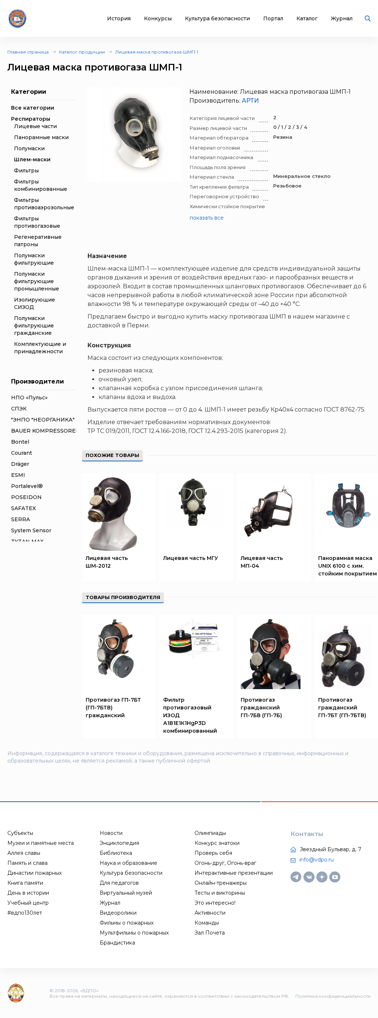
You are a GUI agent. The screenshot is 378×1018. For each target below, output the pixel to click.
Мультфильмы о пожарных (134, 932)
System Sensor (31, 530)
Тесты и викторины (220, 893)
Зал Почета (210, 932)
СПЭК (19, 408)
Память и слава (27, 863)
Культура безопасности (217, 19)
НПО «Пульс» (29, 397)
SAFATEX (23, 508)
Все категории (32, 107)
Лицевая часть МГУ (190, 558)
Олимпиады (210, 833)
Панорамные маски (41, 137)
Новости (111, 833)
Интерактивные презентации (234, 873)
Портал (273, 19)
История (119, 19)
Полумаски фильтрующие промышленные (36, 281)
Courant (21, 453)
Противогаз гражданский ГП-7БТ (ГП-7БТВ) (342, 708)
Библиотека (116, 853)
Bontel (20, 442)
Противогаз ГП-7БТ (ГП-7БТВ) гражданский (113, 708)
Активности (210, 912)
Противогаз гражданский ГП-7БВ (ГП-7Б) (261, 708)
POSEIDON (26, 497)
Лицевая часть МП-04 (262, 562)
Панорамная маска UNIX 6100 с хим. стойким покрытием (347, 566)
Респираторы (30, 119)
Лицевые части (35, 126)
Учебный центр (28, 903)
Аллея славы (23, 853)
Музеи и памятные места (40, 843)
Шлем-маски (32, 159)
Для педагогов (119, 883)
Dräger (20, 464)
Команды (207, 922)
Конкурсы (158, 19)
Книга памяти (25, 883)
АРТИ (250, 100)
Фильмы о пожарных (127, 922)
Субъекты (20, 833)
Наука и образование (128, 863)
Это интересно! (215, 903)
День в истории (28, 893)
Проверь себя (213, 853)
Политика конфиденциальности (333, 996)
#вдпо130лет (24, 912)
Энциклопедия (119, 843)
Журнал (342, 19)
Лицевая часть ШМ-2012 (107, 562)
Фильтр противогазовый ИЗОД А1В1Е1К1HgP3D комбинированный (190, 715)
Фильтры (26, 170)
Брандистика (117, 942)
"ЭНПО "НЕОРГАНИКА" (43, 419)
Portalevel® (27, 486)
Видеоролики (118, 912)
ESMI (18, 475)
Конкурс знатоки (217, 843)
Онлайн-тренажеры (221, 883)
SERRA (20, 519)
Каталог (306, 19)
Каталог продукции (82, 52)
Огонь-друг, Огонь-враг (225, 863)
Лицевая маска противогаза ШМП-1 (156, 52)
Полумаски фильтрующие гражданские (34, 325)
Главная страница (28, 52)
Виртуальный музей (126, 893)
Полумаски (29, 148)
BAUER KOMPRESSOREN (45, 430)
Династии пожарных (34, 873)
